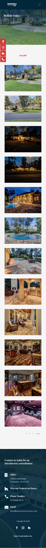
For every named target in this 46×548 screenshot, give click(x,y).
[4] (23, 274)
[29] (23, 365)
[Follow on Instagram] (23, 527)
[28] (23, 396)
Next (38, 433)
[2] (23, 213)
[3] (23, 244)
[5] (23, 305)
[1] (23, 152)
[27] (23, 426)
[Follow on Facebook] (16, 527)
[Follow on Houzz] (29, 527)
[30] (23, 183)
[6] (23, 335)
